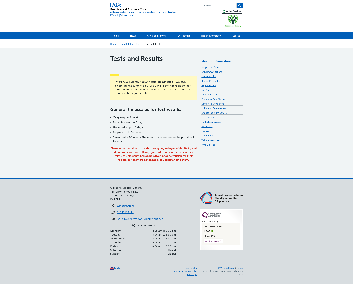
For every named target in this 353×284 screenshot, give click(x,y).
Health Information (211, 35)
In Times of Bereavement (214, 108)
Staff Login (192, 274)
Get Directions (125, 205)
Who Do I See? (208, 144)
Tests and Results (209, 94)
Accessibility (191, 268)
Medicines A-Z (208, 135)
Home (116, 35)
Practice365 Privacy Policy (185, 271)
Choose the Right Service (214, 112)
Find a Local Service (211, 122)
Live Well (206, 131)
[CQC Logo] (211, 217)
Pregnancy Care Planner (213, 99)
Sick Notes (206, 90)
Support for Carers (210, 67)
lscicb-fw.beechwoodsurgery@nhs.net (140, 219)
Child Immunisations (211, 71)
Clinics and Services (156, 35)
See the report (212, 241)
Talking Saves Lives (210, 140)
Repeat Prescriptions (211, 81)
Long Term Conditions (212, 103)
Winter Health (208, 76)
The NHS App (208, 117)
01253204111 (125, 212)
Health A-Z (206, 126)
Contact (236, 35)
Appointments (208, 85)
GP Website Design (226, 268)
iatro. (240, 268)
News (133, 35)
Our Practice (184, 35)
